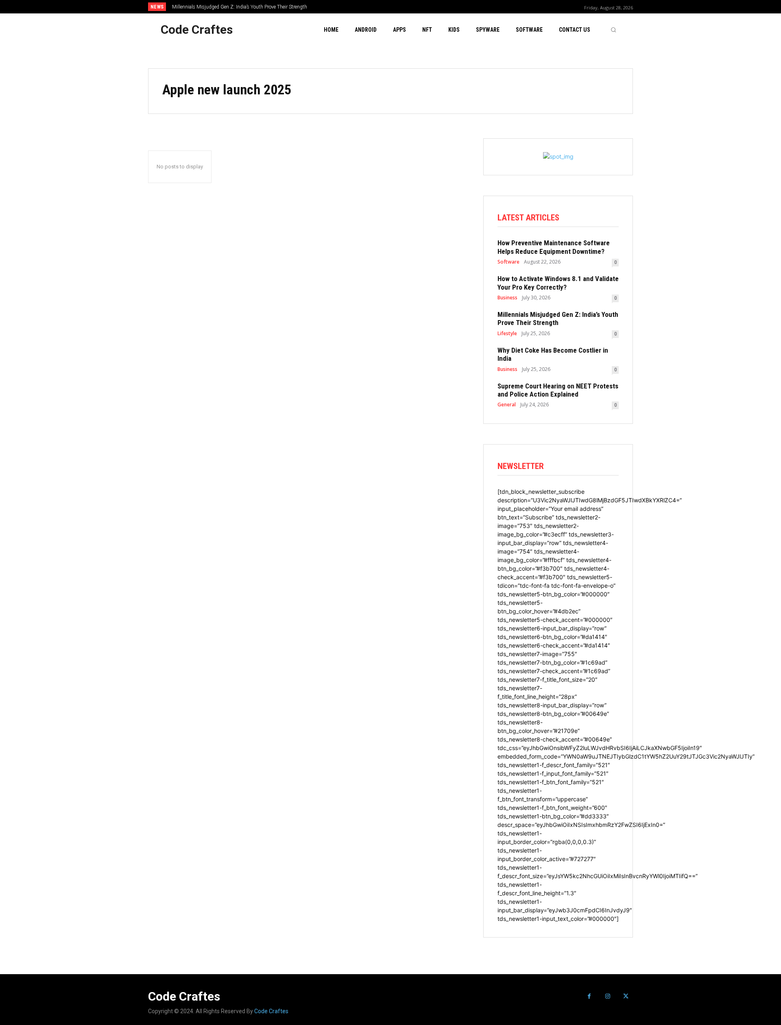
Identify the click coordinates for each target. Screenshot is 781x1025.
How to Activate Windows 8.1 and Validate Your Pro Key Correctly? (558, 283)
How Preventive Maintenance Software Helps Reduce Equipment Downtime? (553, 247)
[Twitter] (626, 996)
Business (507, 297)
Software (508, 262)
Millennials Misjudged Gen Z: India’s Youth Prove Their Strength (239, 7)
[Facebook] (589, 996)
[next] (417, 7)
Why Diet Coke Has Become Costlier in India (552, 354)
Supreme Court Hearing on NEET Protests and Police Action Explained (557, 390)
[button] (613, 30)
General (506, 404)
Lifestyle (507, 333)
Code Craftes (271, 1011)
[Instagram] (607, 996)
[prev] (404, 7)
